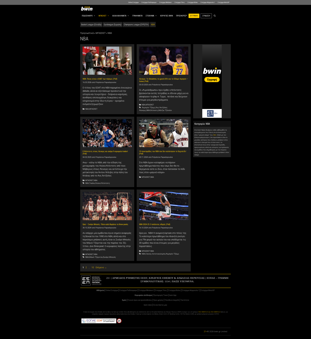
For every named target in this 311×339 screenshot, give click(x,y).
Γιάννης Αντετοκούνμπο (155, 254)
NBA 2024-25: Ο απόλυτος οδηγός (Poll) (154, 224)
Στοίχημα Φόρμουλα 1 (208, 2)
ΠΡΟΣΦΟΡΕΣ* (181, 16)
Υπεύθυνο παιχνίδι (172, 300)
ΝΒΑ (148, 110)
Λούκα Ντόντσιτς (102, 183)
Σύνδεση (206, 16)
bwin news (148, 305)
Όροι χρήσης (158, 300)
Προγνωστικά (87, 33)
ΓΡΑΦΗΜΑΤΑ (137, 16)
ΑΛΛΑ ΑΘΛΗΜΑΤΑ (119, 16)
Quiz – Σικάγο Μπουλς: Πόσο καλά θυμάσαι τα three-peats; (105, 224)
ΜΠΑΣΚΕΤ (102, 16)
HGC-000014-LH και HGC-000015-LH (209, 312)
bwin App (172, 295)
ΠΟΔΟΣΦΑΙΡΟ (87, 16)
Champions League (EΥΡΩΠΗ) (136, 24)
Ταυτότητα (185, 300)
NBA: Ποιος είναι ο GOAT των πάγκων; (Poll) (100, 79)
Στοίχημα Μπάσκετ (165, 2)
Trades (92, 183)
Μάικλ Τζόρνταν (96, 257)
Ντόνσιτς (154, 110)
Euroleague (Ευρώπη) (112, 24)
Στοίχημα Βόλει (193, 2)
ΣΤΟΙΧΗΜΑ (150, 16)
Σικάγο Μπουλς (109, 257)
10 (93, 267)
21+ (205, 331)
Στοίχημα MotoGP (223, 2)
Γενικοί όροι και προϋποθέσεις (140, 300)
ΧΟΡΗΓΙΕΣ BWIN (166, 16)
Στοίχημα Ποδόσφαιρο (149, 2)
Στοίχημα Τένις (180, 2)
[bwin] (87, 8)
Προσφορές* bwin (161, 295)
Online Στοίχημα (133, 2)
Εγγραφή (194, 16)
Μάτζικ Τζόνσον (165, 110)
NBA (153, 24)
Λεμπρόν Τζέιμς (148, 107)
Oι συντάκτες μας (160, 305)
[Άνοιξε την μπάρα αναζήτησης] (215, 15)
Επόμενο (101, 267)
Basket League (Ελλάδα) (91, 24)
